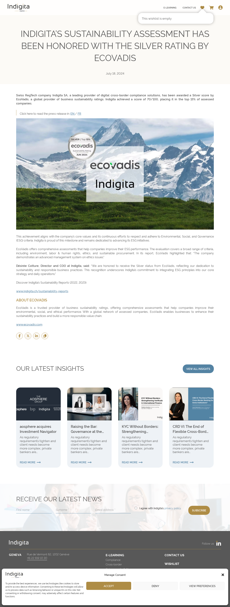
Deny (155, 586)
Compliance (113, 560)
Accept (109, 586)
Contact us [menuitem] (189, 7)
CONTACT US (174, 555)
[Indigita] (18, 7)
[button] (223, 575)
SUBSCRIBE (199, 510)
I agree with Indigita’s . (160, 508)
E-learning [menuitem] (170, 7)
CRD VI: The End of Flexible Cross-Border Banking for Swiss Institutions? (191, 429)
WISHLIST (172, 563)
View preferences (202, 586)
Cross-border (114, 564)
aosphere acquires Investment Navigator (38, 429)
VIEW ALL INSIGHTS (198, 368)
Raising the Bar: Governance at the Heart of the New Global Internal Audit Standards (88, 429)
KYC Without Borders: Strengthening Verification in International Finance (140, 429)
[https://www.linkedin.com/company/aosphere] (218, 543)
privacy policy (172, 508)
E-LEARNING (115, 555)
